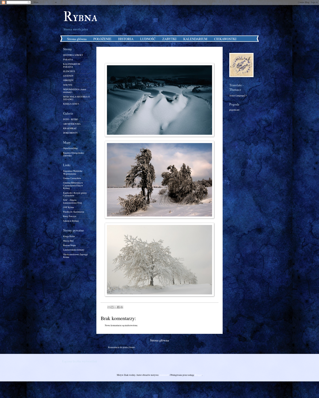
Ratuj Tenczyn (69, 216)
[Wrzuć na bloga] (112, 307)
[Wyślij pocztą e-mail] (109, 307)
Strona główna (77, 39)
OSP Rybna (68, 207)
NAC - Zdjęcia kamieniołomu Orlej (72, 201)
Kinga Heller (69, 236)
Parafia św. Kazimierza (73, 211)
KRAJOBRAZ (69, 128)
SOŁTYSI (67, 84)
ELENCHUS (69, 71)
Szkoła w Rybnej (71, 220)
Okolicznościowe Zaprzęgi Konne (75, 256)
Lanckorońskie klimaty (73, 249)
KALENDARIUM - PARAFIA (72, 65)
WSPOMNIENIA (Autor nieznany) (74, 91)
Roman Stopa (69, 245)
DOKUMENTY (70, 132)
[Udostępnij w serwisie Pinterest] (121, 307)
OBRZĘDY (68, 80)
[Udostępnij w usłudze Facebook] (118, 307)
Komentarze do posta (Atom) (121, 347)
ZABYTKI (169, 39)
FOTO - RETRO (70, 119)
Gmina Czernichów (72, 178)
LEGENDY (68, 75)
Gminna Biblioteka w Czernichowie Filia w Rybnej (73, 185)
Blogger (198, 374)
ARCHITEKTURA (72, 123)
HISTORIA (125, 39)
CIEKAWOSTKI (225, 39)
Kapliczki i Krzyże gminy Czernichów (75, 194)
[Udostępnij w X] (115, 307)
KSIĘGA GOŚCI (71, 103)
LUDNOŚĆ (148, 39)
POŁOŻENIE (102, 39)
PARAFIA (68, 59)
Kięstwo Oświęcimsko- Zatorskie (74, 154)
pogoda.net (234, 109)
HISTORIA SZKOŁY (73, 55)
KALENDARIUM (195, 39)
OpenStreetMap (70, 148)
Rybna (80, 17)
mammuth (164, 374)
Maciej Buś (68, 240)
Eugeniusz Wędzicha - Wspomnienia (73, 172)
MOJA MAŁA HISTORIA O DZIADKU (76, 98)
